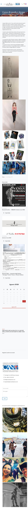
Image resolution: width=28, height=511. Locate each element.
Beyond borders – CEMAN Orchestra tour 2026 (13, 209)
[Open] (15, 420)
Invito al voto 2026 (6, 237)
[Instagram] (25, 430)
